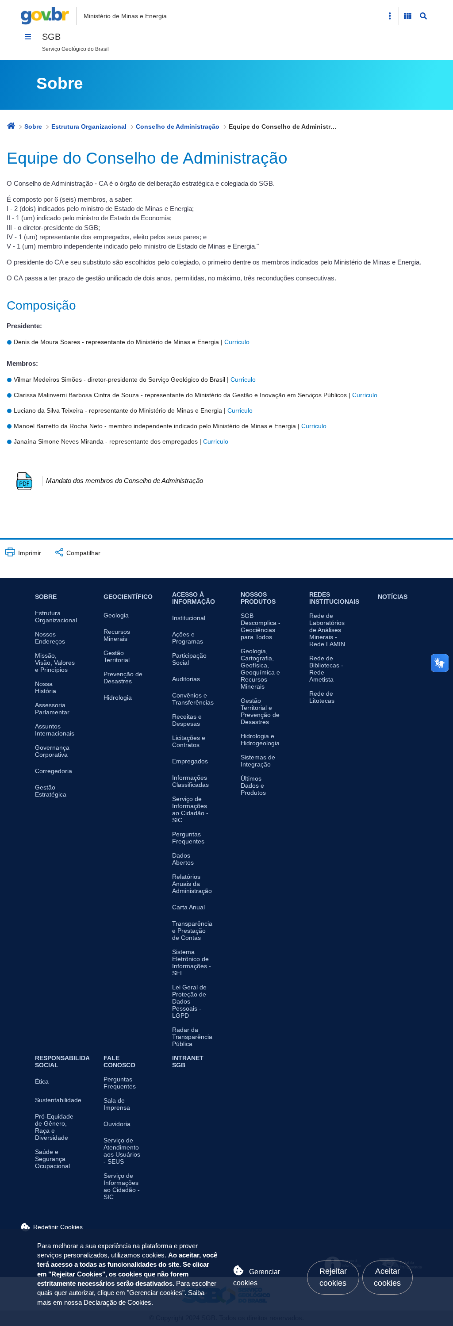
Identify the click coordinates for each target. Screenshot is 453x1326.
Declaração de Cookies (117, 1302)
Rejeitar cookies (333, 1277)
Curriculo (237, 341)
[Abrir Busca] (423, 16)
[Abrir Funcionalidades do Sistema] (407, 16)
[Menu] (28, 37)
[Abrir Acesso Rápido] (390, 16)
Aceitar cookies (387, 1277)
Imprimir (28, 552)
